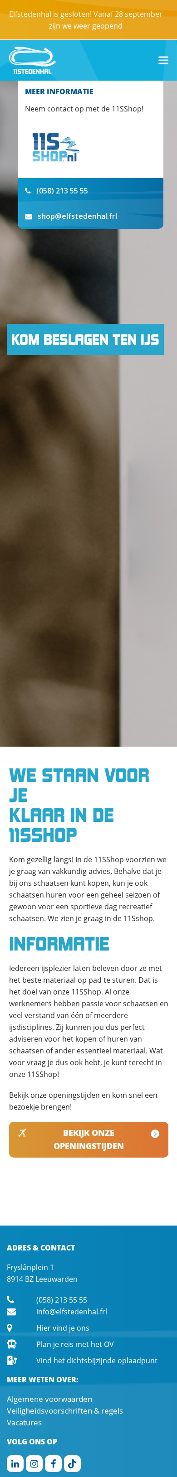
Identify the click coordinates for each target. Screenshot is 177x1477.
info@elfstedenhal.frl (71, 1312)
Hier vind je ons (62, 1328)
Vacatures (24, 1422)
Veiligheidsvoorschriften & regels (65, 1410)
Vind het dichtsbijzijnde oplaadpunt (96, 1361)
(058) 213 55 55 (61, 1300)
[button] (163, 60)
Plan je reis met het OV (75, 1344)
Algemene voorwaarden (49, 1399)
